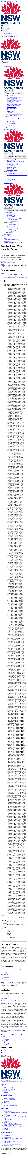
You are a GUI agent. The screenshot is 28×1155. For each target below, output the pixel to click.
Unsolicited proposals (9, 1145)
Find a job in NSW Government (12, 1141)
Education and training (12, 101)
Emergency (9, 102)
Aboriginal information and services (15, 97)
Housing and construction (13, 109)
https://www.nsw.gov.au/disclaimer (14, 1030)
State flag (6, 1092)
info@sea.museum (8, 972)
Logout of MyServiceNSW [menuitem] (10, 36)
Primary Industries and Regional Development (15, 1126)
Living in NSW (8, 95)
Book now (12, 262)
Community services (12, 98)
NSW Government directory (11, 1105)
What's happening (9, 212)
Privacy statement (8, 1103)
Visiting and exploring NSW (14, 218)
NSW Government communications (12, 1144)
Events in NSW (11, 217)
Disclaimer (6, 1102)
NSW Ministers (7, 1137)
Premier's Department (9, 1125)
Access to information (9, 1098)
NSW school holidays (12, 221)
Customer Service (8, 1119)
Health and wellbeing (12, 108)
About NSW (10, 214)
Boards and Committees (9, 1139)
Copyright (6, 1101)
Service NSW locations (9, 1089)
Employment (10, 165)
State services (7, 1090)
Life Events (10, 112)
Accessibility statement (9, 1099)
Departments (5, 1108)
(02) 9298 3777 (8, 974)
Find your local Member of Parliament (13, 1138)
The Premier (7, 1135)
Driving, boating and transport (14, 100)
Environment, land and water (14, 104)
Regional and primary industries (14, 114)
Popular (3, 1085)
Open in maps (4, 998)
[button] (10, 277)
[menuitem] (8, 33)
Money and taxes (11, 168)
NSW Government (6, 1132)
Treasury (6, 1129)
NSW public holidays (12, 219)
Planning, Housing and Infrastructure (13, 1124)
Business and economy (12, 163)
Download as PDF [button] (6, 1035)
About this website (6, 1095)
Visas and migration (12, 115)
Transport (6, 1128)
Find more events (5, 262)
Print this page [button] (16, 1035)
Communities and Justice (10, 1115)
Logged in (5, 30)
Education (6, 1121)
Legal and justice (11, 111)
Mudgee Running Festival (7, 1050)
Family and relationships (13, 105)
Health (5, 1122)
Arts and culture (11, 215)
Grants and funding (11, 107)
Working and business (10, 160)
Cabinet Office (7, 1111)
